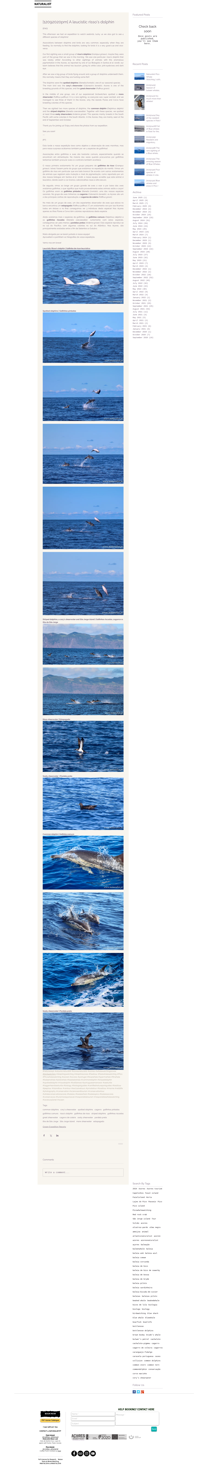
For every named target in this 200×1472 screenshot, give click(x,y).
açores (136, 1247)
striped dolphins (98, 1113)
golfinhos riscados (115, 1113)
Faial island (151, 1195)
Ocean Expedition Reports (54, 1127)
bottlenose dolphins (143, 1333)
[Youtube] (93, 1455)
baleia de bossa (141, 1277)
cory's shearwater (68, 1109)
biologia (152, 1307)
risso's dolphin (66, 1113)
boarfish (137, 1324)
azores (136, 1242)
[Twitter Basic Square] (138, 1393)
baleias (136, 1298)
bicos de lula (140, 1307)
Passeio (152, 1204)
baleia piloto (140, 1285)
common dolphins (51, 1109)
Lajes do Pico (140, 1204)
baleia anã (138, 1255)
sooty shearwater (85, 1117)
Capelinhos (138, 1195)
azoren (157, 1238)
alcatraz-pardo (140, 1229)
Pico (160, 1204)
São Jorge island (67, 1121)
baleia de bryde (141, 1281)
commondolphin (140, 1371)
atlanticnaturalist (142, 1238)
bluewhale (150, 1320)
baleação (145, 1247)
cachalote (155, 1341)
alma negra (155, 1229)
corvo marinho (140, 1376)
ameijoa (136, 1234)
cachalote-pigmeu (141, 1345)
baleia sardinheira (142, 1290)
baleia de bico (140, 1268)
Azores (142, 1191)
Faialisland (139, 1199)
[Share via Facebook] (44, 1135)
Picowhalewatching (142, 1212)
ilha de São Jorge (50, 1121)
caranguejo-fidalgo (142, 1354)
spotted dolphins (85, 1109)
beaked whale (139, 1303)
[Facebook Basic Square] (134, 1393)
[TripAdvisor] (80, 1455)
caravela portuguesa (143, 1358)
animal (145, 1234)
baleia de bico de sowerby (146, 1272)
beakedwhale (153, 1303)
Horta (149, 1199)
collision (137, 1363)
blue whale (138, 1320)
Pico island (139, 1208)
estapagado (98, 1121)
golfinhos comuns (50, 1113)
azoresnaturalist (149, 1242)
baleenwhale (139, 1251)
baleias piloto (149, 1298)
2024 (135, 1191)
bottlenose (138, 1328)
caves (157, 1358)
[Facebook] (74, 1455)
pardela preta (101, 1117)
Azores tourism (154, 1191)
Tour (154, 1221)
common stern (139, 1367)
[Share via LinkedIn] (57, 1135)
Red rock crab (140, 1217)
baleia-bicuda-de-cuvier (145, 1294)
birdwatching (139, 1315)
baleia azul (151, 1255)
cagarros (158, 1350)
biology (146, 1311)
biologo (136, 1311)
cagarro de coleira (68, 1117)
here (59, 1453)
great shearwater (50, 1117)
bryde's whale (153, 1337)
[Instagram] (87, 1455)
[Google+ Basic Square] (142, 1393)
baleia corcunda (141, 1264)
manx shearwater (84, 1121)
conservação (154, 1371)
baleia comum (139, 1260)
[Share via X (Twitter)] (50, 1135)
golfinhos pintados (111, 1109)
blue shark (152, 1315)
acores (144, 1225)
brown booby (139, 1337)
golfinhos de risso (82, 1113)
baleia (149, 1251)
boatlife (147, 1324)
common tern (153, 1367)
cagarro (98, 1109)
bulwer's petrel (141, 1341)
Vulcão (136, 1225)
